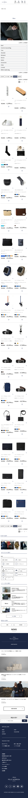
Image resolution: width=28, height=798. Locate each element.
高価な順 (19, 76)
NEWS (3, 729)
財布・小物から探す (17, 743)
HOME (2, 8)
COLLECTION (16, 731)
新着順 (11, 76)
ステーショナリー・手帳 (9, 578)
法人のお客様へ (4, 768)
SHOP (15, 729)
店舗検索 (3, 753)
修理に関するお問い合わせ (6, 760)
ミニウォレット (21, 563)
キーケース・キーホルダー (9, 574)
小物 (2, 566)
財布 (2, 556)
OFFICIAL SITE (5, 726)
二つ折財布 (7, 563)
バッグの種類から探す (6, 745)
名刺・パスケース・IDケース (9, 570)
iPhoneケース (20, 574)
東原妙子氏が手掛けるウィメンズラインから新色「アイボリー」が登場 (13, 675)
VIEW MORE (14, 708)
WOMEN (20, 624)
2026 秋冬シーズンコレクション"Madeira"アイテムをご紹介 (13, 699)
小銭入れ (19, 559)
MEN (7, 624)
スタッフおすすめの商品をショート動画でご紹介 (11, 651)
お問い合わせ (4, 758)
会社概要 (3, 770)
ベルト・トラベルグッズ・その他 (22, 570)
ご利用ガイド (4, 762)
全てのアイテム (4, 743)
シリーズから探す (17, 745)
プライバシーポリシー (6, 764)
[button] (26, 82)
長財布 (6, 559)
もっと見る (14, 616)
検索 (24, 720)
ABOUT (3, 731)
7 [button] (24, 82)
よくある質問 (4, 766)
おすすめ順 (7, 76)
